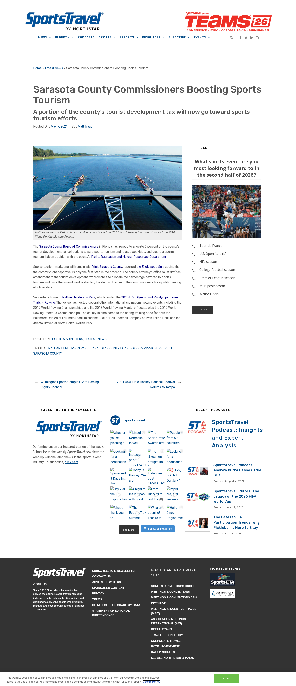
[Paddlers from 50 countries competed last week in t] (175, 438)
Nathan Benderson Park (78, 297)
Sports (105, 37)
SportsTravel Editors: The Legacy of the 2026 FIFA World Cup (236, 496)
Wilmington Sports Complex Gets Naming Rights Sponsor (70, 384)
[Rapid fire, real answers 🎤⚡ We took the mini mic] (175, 494)
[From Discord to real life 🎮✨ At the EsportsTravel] (156, 494)
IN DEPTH (62, 37)
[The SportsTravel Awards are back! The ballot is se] (156, 438)
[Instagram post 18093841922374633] (156, 476)
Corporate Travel (166, 640)
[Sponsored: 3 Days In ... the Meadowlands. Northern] (118, 476)
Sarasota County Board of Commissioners (68, 246)
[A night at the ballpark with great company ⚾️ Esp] (137, 494)
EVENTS (200, 37)
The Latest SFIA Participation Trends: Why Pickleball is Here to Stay (236, 522)
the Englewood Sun (150, 267)
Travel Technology (167, 635)
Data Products (163, 652)
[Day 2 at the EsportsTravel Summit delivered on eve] (118, 494)
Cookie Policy (151, 681)
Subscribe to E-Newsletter (114, 570)
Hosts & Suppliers (67, 339)
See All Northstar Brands (172, 657)
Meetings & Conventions (170, 591)
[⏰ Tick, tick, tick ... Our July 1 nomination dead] (175, 476)
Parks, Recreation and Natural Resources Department (128, 257)
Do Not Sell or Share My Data (116, 605)
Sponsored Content (108, 587)
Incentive (158, 603)
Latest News (54, 68)
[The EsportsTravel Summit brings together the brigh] (137, 513)
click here (71, 462)
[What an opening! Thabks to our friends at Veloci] (156, 513)
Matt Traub (85, 126)
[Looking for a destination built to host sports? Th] (118, 457)
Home (37, 68)
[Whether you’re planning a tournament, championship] (118, 438)
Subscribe (177, 37)
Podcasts (86, 37)
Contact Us (101, 576)
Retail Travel (162, 629)
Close (226, 678)
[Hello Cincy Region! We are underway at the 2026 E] (175, 513)
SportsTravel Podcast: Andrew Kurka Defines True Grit (237, 470)
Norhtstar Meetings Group (173, 586)
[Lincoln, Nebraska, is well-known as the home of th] (137, 438)
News (42, 37)
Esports (127, 37)
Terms (97, 599)
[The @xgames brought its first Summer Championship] (156, 457)
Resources (151, 37)
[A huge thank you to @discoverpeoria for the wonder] (118, 513)
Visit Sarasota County (107, 267)
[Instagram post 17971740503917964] (137, 457)
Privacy (98, 593)
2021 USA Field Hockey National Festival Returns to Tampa (146, 384)
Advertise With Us (106, 582)
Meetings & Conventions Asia (174, 597)
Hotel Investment (165, 646)
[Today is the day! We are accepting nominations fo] (137, 476)
